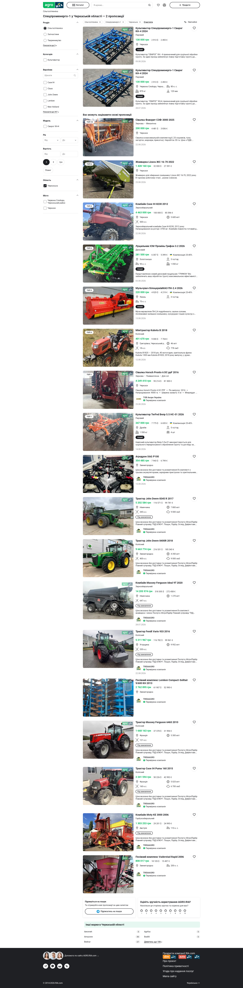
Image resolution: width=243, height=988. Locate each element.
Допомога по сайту (82, 955)
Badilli (171, 937)
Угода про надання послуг (178, 971)
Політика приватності (176, 966)
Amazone (111, 937)
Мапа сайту (169, 976)
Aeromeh (111, 931)
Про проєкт (169, 961)
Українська (192, 983)
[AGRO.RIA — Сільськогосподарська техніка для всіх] (55, 5)
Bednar (111, 942)
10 (185, 913)
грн (60, 162)
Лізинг (48, 170)
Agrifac (171, 931)
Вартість (47, 149)
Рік (44, 135)
